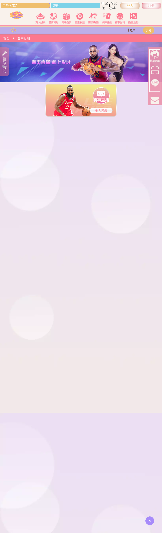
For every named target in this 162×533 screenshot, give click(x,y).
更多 (148, 30)
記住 (105, 5)
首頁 (6, 38)
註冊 (151, 5)
